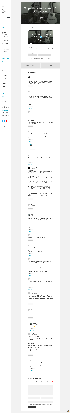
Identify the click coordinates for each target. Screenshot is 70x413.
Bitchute (3, 96)
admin (34, 144)
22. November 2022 (30, 58)
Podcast (3, 8)
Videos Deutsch (4, 83)
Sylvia (32, 214)
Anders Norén (6, 126)
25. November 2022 (34, 293)
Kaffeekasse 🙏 (4, 12)
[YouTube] (6, 121)
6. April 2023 (33, 205)
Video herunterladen (31, 51)
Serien (3, 81)
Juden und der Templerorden (5, 110)
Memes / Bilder (4, 11)
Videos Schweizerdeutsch (47, 58)
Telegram (3, 10)
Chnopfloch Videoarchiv (6, 3)
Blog (2, 9)
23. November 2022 (34, 334)
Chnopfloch (34, 323)
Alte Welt (4, 78)
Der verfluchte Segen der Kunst (5, 114)
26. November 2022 (34, 279)
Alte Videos (4, 86)
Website (29, 400)
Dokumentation (4, 80)
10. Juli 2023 (33, 168)
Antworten (30, 108)
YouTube (3, 93)
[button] (30, 55)
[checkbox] (68, 411)
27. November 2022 (34, 259)
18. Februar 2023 (33, 215)
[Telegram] (2, 121)
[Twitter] (4, 121)
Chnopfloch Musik (37, 58)
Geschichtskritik (4, 75)
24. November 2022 (34, 310)
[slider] (38, 43)
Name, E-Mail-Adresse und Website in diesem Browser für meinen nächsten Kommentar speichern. (40, 404)
